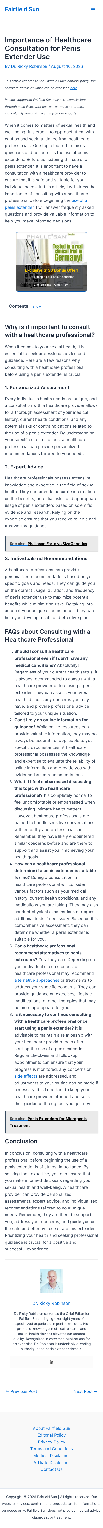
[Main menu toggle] (92, 9)
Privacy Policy (51, 1441)
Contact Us (51, 1469)
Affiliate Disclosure (52, 1462)
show (37, 306)
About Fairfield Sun (51, 1428)
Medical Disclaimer (51, 1455)
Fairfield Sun (22, 9)
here (73, 88)
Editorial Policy (51, 1434)
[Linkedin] (51, 1362)
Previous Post (21, 1391)
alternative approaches (36, 980)
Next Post (86, 1391)
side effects (25, 1075)
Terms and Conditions (51, 1448)
